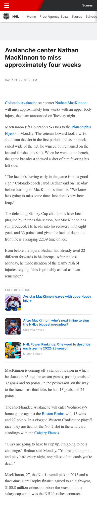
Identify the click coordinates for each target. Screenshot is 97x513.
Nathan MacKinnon (71, 102)
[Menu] (6, 5)
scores (87, 5)
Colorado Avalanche (21, 102)
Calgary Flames (46, 432)
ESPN (27, 5)
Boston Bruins (53, 413)
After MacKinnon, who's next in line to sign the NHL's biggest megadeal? (56, 322)
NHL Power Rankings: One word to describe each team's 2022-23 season (57, 346)
